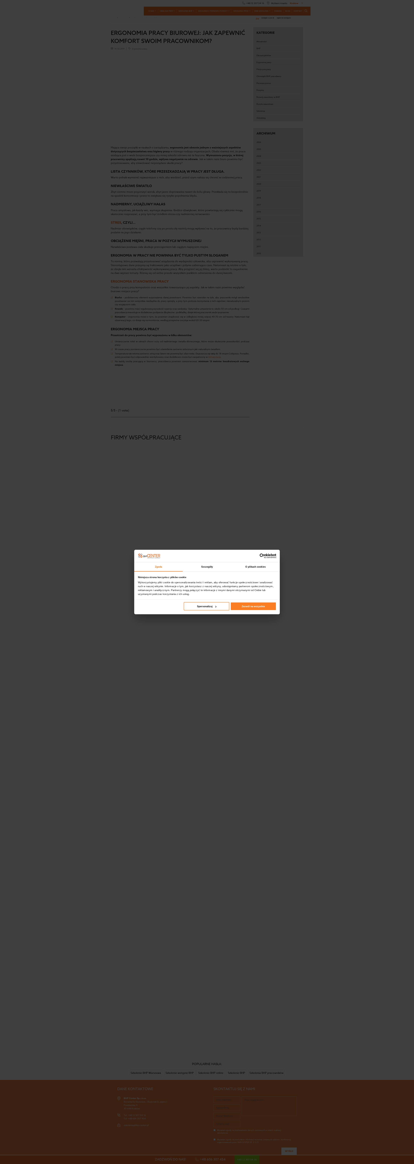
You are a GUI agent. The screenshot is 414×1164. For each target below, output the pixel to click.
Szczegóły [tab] (207, 566)
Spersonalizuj (204, 606)
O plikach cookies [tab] (255, 566)
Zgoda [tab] (158, 566)
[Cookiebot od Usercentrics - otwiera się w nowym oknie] (262, 556)
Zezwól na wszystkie (253, 606)
